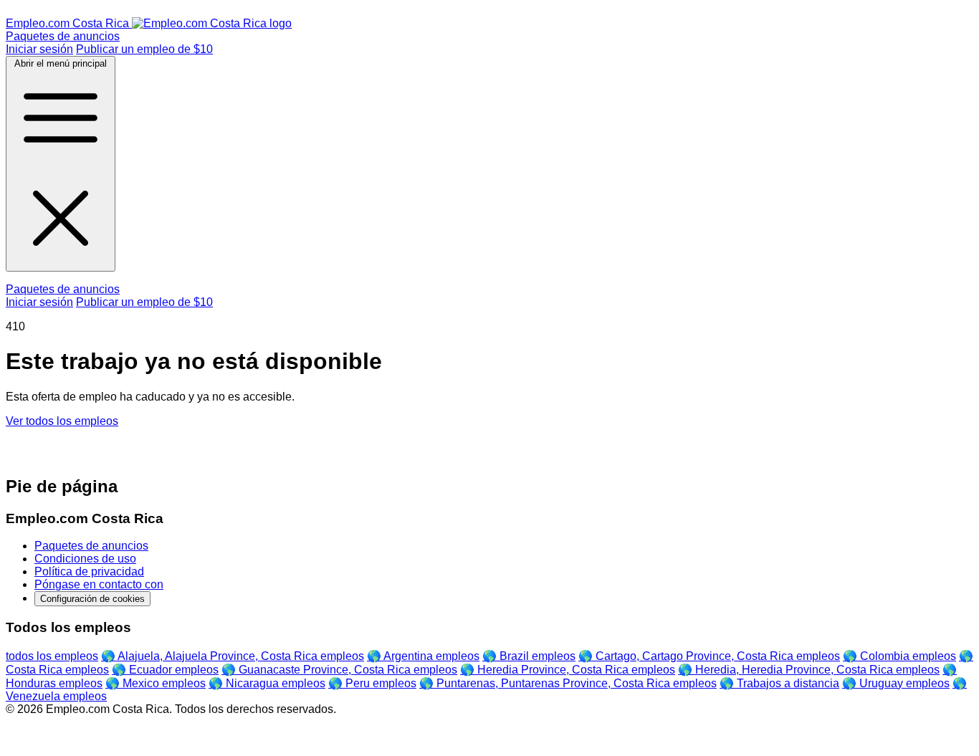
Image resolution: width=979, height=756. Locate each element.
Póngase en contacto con (98, 584)
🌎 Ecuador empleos (165, 670)
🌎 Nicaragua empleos (267, 683)
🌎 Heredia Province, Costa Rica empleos (567, 670)
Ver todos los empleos (62, 421)
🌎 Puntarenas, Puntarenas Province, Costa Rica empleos (568, 683)
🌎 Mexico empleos (155, 683)
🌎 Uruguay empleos (896, 683)
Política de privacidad (89, 571)
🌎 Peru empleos (372, 683)
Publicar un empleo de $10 (144, 49)
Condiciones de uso (85, 558)
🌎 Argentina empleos (423, 656)
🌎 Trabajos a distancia (779, 683)
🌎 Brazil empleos (529, 656)
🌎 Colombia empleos (899, 656)
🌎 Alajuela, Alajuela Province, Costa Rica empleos (232, 656)
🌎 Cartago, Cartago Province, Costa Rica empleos (709, 656)
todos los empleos (52, 656)
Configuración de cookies (92, 598)
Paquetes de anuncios (63, 36)
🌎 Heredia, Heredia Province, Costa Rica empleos (809, 670)
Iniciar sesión (39, 49)
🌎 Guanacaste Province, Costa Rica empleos (339, 670)
